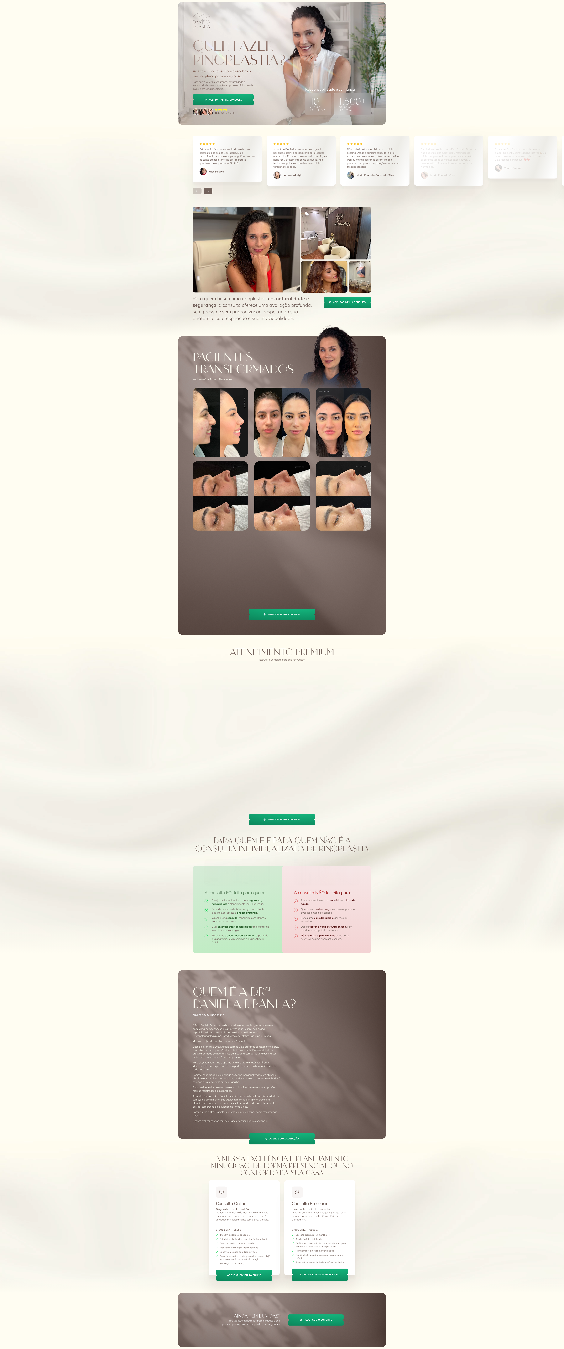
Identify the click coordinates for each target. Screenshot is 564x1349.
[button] (197, 191)
